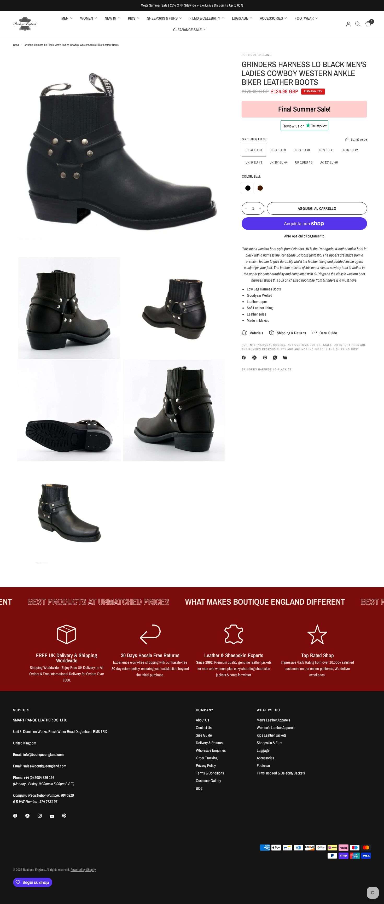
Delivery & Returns (209, 742)
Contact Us (204, 727)
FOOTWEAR (304, 18)
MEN (64, 18)
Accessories (265, 758)
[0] (367, 24)
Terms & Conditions (210, 773)
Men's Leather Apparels (273, 720)
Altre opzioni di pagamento (304, 236)
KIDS (131, 18)
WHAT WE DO (268, 710)
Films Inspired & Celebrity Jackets (281, 773)
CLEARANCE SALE (187, 29)
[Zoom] (215, 64)
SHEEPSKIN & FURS (162, 18)
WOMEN (86, 18)
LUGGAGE (240, 18)
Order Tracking (207, 758)
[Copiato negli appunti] (286, 357)
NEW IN (110, 18)
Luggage (263, 750)
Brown (260, 188)
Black (248, 188)
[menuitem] (66, 18)
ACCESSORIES (271, 18)
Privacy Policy (206, 765)
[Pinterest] (266, 357)
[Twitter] (31, 815)
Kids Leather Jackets (271, 735)
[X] (255, 357)
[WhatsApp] (276, 357)
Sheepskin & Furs (269, 742)
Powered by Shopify (83, 869)
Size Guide (204, 735)
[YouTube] (55, 816)
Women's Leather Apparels (276, 727)
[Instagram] (43, 815)
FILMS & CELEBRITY (204, 18)
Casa (16, 45)
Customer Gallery (208, 780)
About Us (202, 720)
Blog (199, 788)
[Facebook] (245, 357)
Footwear (263, 765)
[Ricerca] (358, 24)
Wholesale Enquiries (211, 750)
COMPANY (205, 710)
